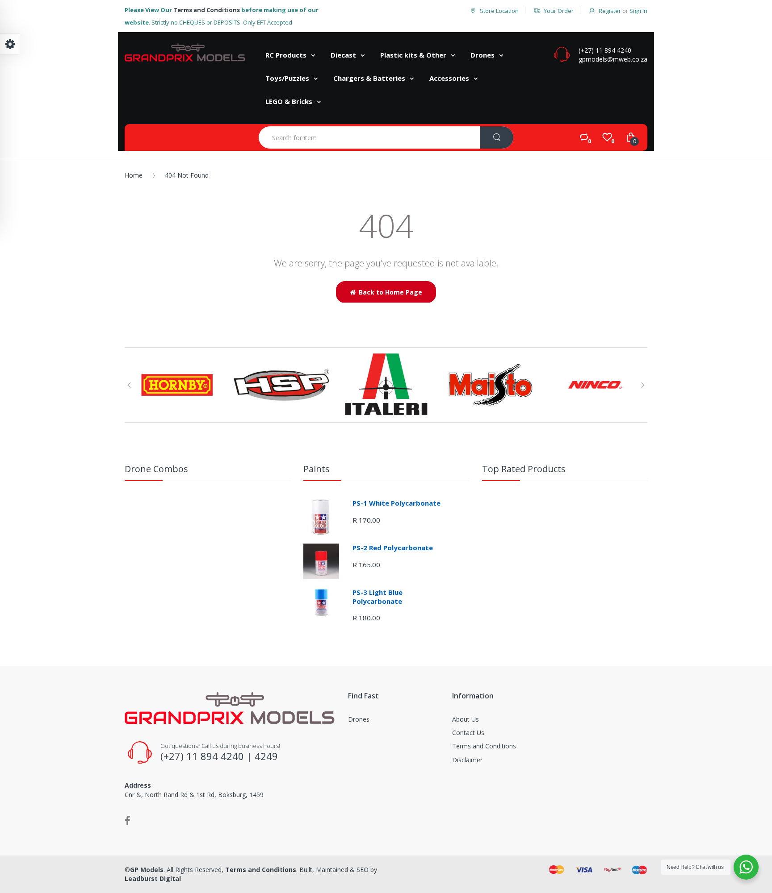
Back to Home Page (390, 292)
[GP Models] (185, 52)
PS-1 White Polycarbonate (396, 502)
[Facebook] (127, 820)
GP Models (147, 869)
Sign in (638, 11)
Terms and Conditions (206, 10)
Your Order (559, 11)
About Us (465, 719)
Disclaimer (467, 760)
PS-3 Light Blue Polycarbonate (377, 597)
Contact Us (468, 732)
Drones (358, 719)
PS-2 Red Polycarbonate (392, 547)
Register (610, 11)
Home (134, 175)
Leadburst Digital (153, 878)
